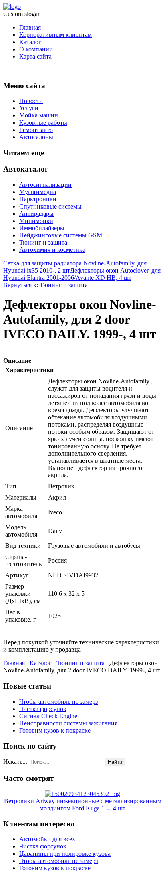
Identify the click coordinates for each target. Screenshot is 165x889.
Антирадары (36, 213)
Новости (31, 100)
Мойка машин (38, 115)
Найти (115, 762)
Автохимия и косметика (52, 249)
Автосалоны (36, 137)
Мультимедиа (37, 191)
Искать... (15, 761)
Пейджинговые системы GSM (60, 235)
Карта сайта (35, 56)
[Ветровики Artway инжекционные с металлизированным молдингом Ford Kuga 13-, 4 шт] (82, 793)
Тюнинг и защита (43, 242)
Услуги (28, 108)
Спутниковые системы (50, 206)
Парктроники (37, 199)
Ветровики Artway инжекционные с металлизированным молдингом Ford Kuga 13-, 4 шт (82, 805)
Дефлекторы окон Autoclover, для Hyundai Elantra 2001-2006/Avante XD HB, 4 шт (82, 274)
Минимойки (36, 220)
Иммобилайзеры (41, 228)
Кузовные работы (43, 122)
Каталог (30, 41)
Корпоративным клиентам (55, 34)
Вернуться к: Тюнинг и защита (45, 284)
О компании (36, 49)
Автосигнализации (45, 184)
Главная (30, 27)
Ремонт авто (36, 129)
